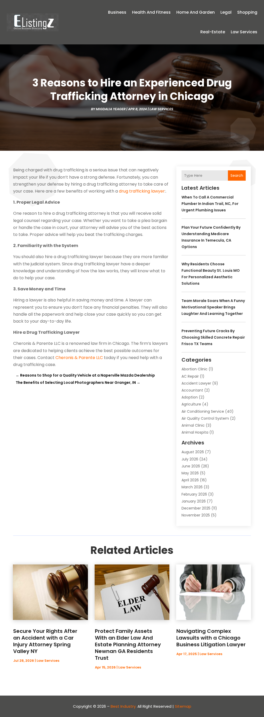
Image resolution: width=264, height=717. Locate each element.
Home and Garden (195, 12)
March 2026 (192, 487)
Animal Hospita (195, 432)
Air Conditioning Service (203, 411)
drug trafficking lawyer (142, 191)
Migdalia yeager (111, 109)
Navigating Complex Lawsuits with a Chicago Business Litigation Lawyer (211, 637)
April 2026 (190, 480)
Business (117, 12)
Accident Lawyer (196, 383)
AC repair (190, 376)
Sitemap (183, 706)
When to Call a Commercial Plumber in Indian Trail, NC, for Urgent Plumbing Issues (210, 204)
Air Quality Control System (205, 418)
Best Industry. (123, 706)
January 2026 (194, 501)
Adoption (190, 397)
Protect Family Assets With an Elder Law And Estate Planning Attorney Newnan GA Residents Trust (128, 644)
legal (226, 12)
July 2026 (190, 459)
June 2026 (191, 466)
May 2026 (190, 473)
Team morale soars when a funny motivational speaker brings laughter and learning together (213, 307)
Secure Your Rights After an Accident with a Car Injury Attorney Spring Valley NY (45, 641)
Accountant (192, 390)
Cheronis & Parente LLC (79, 358)
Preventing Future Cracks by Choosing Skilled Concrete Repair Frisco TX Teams (213, 337)
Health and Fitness (151, 12)
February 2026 (194, 494)
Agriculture (191, 404)
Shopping (247, 12)
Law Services (244, 32)
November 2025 (196, 515)
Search (236, 175)
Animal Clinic (193, 425)
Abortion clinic (195, 369)
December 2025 (196, 508)
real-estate (212, 32)
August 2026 (193, 452)
